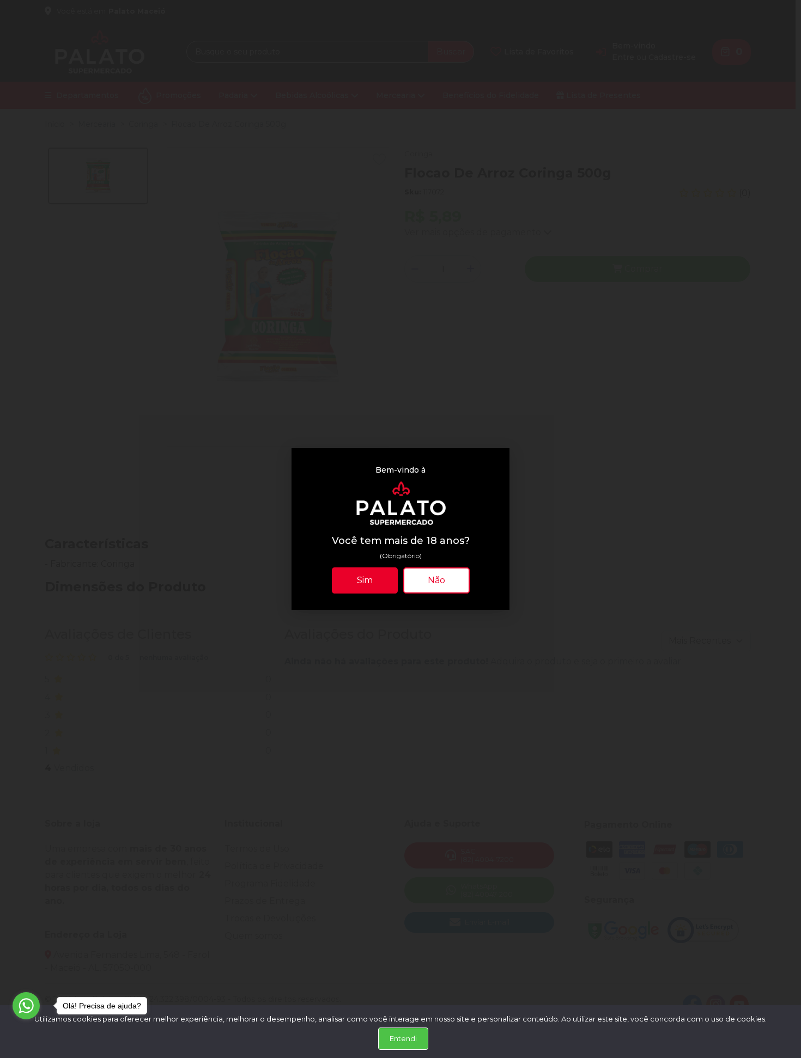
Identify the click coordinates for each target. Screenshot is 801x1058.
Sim (365, 580)
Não (436, 580)
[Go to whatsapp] (26, 1005)
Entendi (403, 1038)
